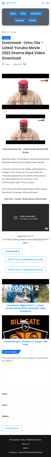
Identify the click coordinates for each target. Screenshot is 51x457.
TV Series (19, 20)
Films (23, 13)
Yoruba (32, 20)
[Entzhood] (11, 3)
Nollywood (36, 13)
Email (5, 405)
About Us (25, 444)
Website (5, 416)
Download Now (12, 251)
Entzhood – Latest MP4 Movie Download (25, 452)
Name (5, 394)
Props (7, 64)
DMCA (25, 448)
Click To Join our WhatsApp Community (25, 259)
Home (13, 13)
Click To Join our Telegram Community (25, 270)
